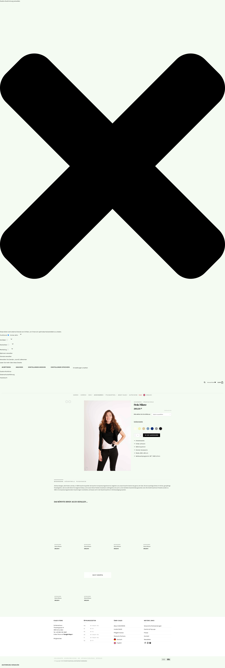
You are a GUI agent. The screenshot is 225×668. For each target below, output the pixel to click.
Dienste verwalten (6, 356)
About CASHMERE (119, 626)
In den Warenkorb (151, 435)
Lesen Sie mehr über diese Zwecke (11, 362)
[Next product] (66, 401)
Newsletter (147, 639)
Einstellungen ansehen (37, 367)
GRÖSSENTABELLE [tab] (69, 481)
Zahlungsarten (58, 658)
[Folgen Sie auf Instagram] (148, 643)
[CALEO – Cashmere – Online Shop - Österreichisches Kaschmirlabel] (112, 388)
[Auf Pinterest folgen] (150, 643)
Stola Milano (58, 546)
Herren (83, 395)
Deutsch (119, 639)
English (149, 395)
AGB (79, 658)
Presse (146, 632)
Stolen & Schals (148, 402)
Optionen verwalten (6, 353)
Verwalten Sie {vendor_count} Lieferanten (13, 359)
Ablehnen (19, 367)
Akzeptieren (6, 367)
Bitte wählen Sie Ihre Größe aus (142, 414)
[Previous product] (69, 401)
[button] (112, 166)
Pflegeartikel (110, 395)
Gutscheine (133, 395)
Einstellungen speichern (60, 367)
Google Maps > (68, 634)
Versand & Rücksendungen (153, 626)
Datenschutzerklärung (7, 374)
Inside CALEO (118, 629)
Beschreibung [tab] (58, 481)
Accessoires (98, 395)
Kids (90, 395)
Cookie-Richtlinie (5, 371)
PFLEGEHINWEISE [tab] (81, 481)
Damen (75, 395)
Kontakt (146, 636)
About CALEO (122, 395)
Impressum (3, 378)
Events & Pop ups (149, 629)
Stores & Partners (119, 636)
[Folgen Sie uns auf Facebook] (145, 643)
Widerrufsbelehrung (70, 658)
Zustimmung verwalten (10, 665)
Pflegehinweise (118, 632)
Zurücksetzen (167, 410)
